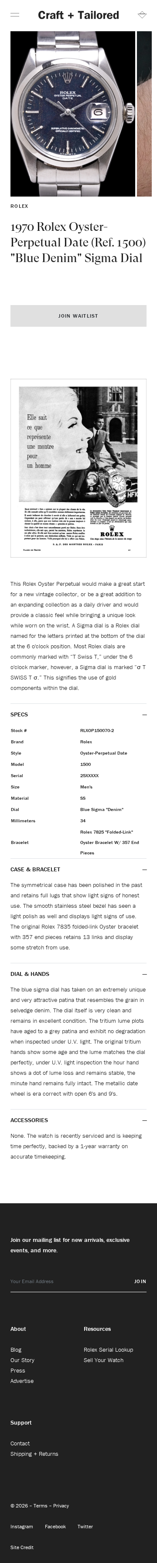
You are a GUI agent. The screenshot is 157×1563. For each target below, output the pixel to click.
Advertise (22, 1381)
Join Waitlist (78, 315)
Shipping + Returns (34, 1454)
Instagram (22, 1526)
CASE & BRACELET (35, 869)
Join (140, 1281)
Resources (97, 1329)
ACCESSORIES (30, 1120)
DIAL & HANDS (29, 974)
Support (21, 1422)
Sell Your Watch (103, 1360)
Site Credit (22, 1547)
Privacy (61, 1505)
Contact (20, 1443)
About (18, 1329)
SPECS (19, 714)
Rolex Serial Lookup (108, 1349)
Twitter (85, 1526)
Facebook (56, 1526)
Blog (15, 1349)
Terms (41, 1505)
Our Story (22, 1360)
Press (17, 1370)
